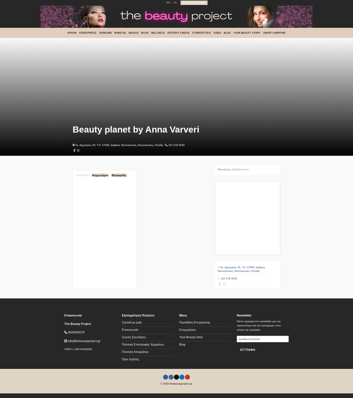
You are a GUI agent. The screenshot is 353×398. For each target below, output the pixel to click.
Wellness (158, 32)
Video (217, 32)
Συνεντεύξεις (201, 32)
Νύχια (145, 32)
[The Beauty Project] (176, 16)
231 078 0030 (176, 145)
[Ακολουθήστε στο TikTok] (154, 2)
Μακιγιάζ (120, 32)
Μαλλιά (133, 32)
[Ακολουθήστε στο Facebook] (147, 2)
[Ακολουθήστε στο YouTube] (161, 2)
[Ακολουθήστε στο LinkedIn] (158, 2)
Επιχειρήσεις (88, 32)
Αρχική (72, 32)
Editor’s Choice (178, 32)
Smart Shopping (274, 32)
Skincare (105, 32)
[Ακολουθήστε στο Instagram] (150, 2)
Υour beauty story (246, 32)
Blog (227, 32)
